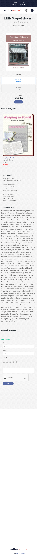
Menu (33, 10)
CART (21, 5)
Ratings (5, 357)
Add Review (5, 339)
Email (4, 350)
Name (4, 343)
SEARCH (14, 5)
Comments (6, 366)
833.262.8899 (20, 2)
